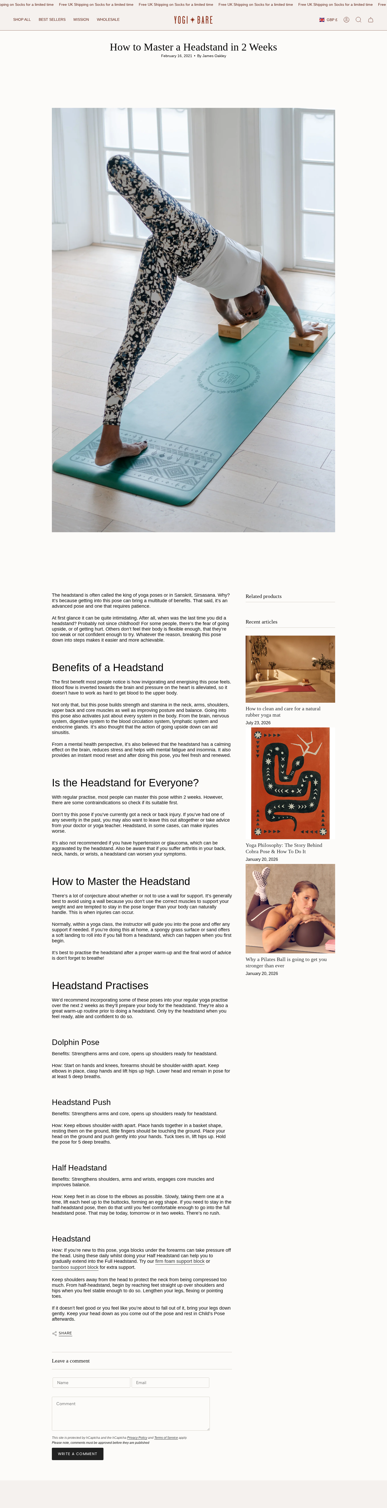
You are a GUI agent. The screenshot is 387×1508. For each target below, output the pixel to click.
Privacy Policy (137, 1438)
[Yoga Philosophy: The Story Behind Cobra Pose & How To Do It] (290, 783)
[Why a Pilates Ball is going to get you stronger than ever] (290, 908)
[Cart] (371, 19)
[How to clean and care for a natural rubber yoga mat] (290, 669)
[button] (22, 19)
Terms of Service (166, 1438)
